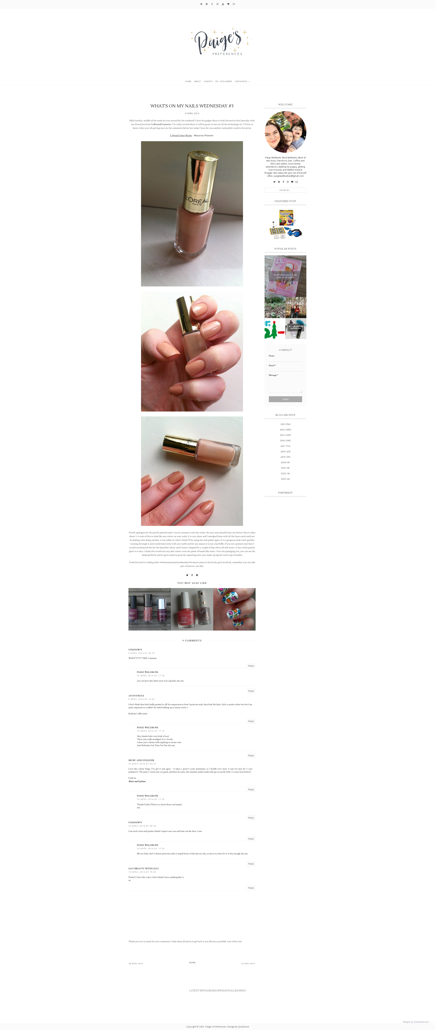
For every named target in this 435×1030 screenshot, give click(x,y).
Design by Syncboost (238, 1026)
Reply (251, 665)
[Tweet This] (187, 575)
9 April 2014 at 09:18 (141, 653)
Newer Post (136, 963)
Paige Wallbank (147, 672)
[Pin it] (197, 575)
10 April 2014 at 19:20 (142, 872)
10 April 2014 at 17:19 (151, 731)
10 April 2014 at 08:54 (142, 826)
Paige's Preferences (215, 1026)
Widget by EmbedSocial (415, 1021)
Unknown (135, 649)
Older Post (248, 963)
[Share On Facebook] (192, 575)
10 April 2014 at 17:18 (151, 675)
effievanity (142, 713)
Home (188, 81)
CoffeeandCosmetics (161, 124)
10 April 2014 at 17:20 (151, 799)
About (197, 81)
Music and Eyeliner (141, 760)
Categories (241, 81)
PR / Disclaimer (223, 81)
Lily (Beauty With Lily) (143, 868)
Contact (208, 81)
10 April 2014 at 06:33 (142, 763)
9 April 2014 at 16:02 (141, 699)
